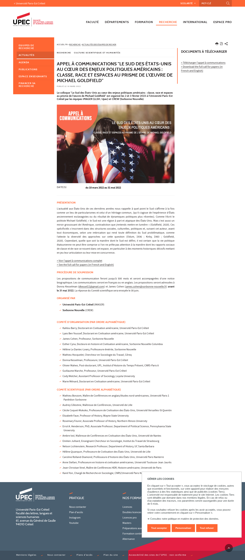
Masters (126, 523)
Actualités (26, 55)
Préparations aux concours (137, 529)
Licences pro (129, 518)
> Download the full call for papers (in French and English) (202, 69)
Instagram (74, 518)
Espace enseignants (33, 76)
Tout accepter (159, 528)
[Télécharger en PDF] (221, 44)
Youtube (73, 523)
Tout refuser (207, 528)
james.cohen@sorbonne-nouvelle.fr (146, 287)
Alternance (128, 539)
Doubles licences (131, 513)
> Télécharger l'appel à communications (203, 63)
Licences (127, 507)
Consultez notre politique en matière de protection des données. (184, 518)
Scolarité (186, 3)
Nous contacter (77, 507)
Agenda (24, 62)
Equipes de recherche (26, 47)
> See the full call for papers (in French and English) (85, 265)
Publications (28, 69)
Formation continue (133, 534)
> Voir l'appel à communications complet (79, 261)
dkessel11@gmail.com (91, 287)
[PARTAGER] (226, 44)
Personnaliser (183, 528)
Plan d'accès (76, 513)
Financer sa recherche (27, 85)
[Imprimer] (216, 44)
